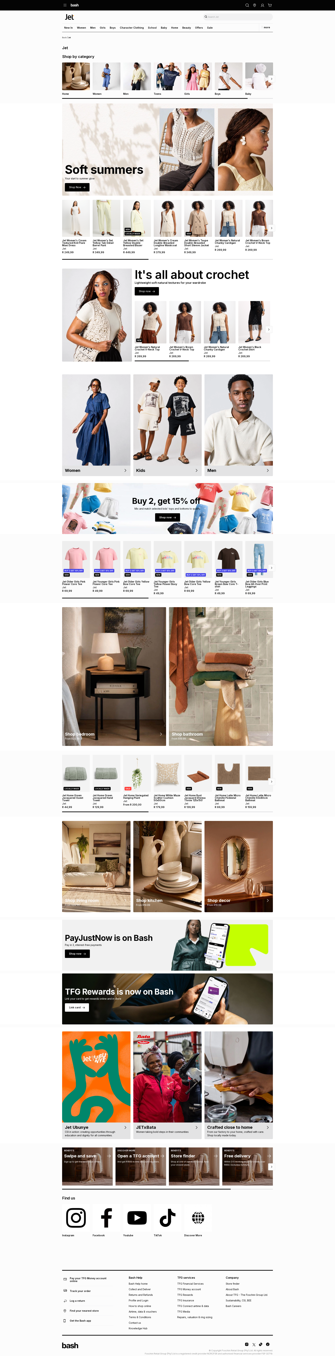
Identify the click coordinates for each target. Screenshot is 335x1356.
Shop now (145, 291)
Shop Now (75, 187)
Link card (75, 1007)
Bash (64, 37)
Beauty (186, 27)
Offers (199, 27)
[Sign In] (262, 5)
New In (68, 27)
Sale (210, 27)
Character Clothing (132, 27)
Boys (113, 27)
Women (81, 27)
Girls (103, 27)
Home (174, 27)
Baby (164, 27)
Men (93, 27)
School (152, 27)
